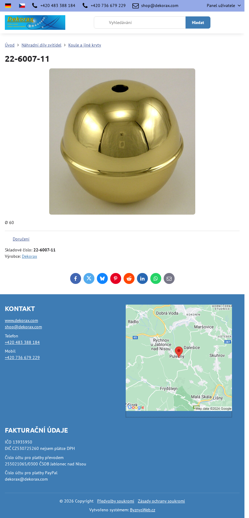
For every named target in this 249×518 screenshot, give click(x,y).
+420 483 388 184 (22, 342)
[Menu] (237, 22)
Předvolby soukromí (115, 501)
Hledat (198, 22)
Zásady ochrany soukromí (161, 501)
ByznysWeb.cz (142, 510)
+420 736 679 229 (22, 357)
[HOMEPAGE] (22, 6)
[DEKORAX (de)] (10, 6)
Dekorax (29, 256)
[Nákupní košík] (222, 22)
